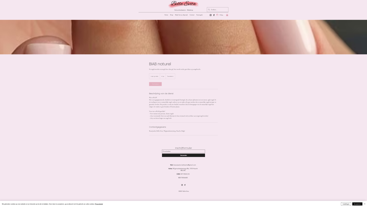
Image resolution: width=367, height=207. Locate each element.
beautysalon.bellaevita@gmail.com (185, 165)
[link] (155, 84)
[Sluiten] (365, 203)
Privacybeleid (99, 204)
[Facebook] (214, 15)
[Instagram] (210, 15)
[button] (227, 14)
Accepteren (357, 204)
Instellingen (346, 204)
